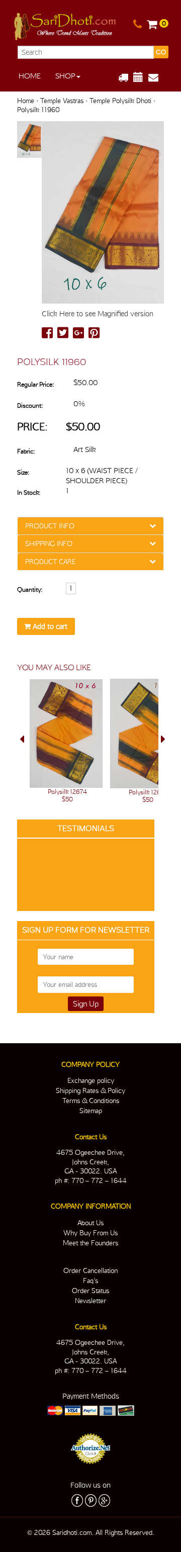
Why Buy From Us (90, 1233)
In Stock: (28, 492)
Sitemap (90, 1111)
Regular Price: (35, 384)
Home (30, 75)
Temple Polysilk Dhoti (120, 101)
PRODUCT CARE (50, 562)
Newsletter (90, 1301)
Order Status (90, 1291)
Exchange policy (90, 1080)
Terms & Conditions (90, 1101)
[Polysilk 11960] (29, 139)
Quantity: (29, 589)
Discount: (30, 405)
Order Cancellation (90, 1270)
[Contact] (137, 24)
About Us (90, 1223)
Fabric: (26, 451)
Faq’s (90, 1280)
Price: (32, 426)
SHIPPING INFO (48, 543)
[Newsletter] (157, 77)
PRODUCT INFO (49, 526)
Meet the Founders (90, 1243)
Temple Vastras (61, 101)
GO (161, 52)
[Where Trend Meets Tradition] (66, 25)
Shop (65, 75)
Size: (23, 472)
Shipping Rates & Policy (90, 1090)
